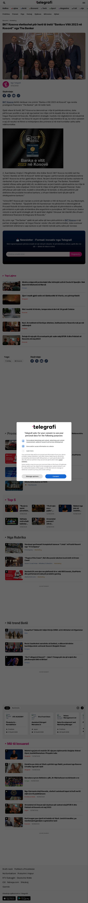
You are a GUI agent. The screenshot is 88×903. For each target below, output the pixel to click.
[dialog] (44, 451)
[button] (44, 450)
